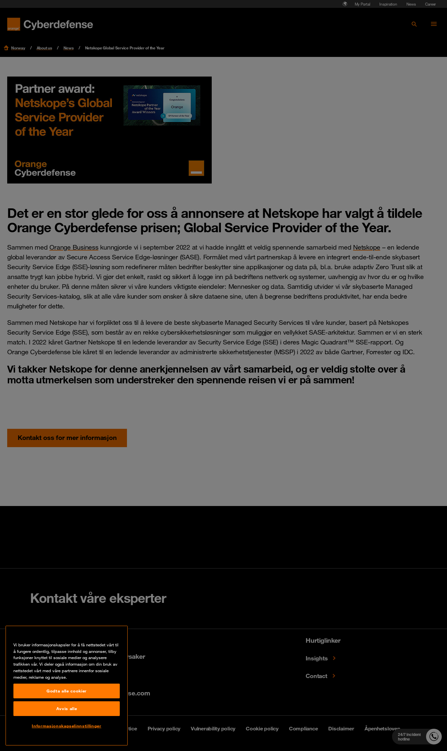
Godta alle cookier (66, 690)
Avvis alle (66, 708)
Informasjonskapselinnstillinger (66, 725)
